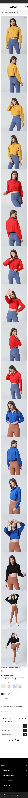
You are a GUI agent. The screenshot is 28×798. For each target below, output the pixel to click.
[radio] (3, 686)
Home (2, 12)
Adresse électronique (6, 711)
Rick (17, 795)
